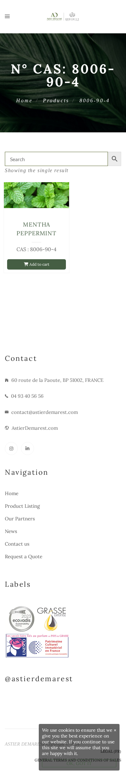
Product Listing (22, 506)
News (11, 531)
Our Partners (20, 519)
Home (24, 100)
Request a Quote (23, 556)
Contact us (17, 544)
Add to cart (38, 264)
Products (56, 100)
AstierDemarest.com (35, 428)
